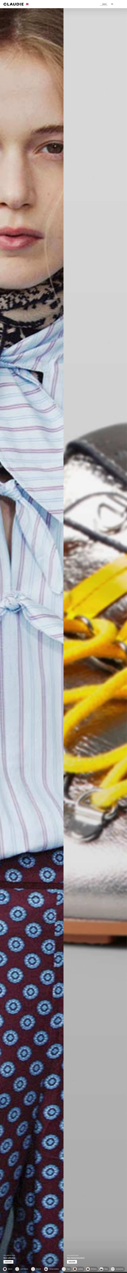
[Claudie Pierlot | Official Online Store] (13, 4)
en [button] (112, 4)
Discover (8, 1262)
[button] (27, 4)
